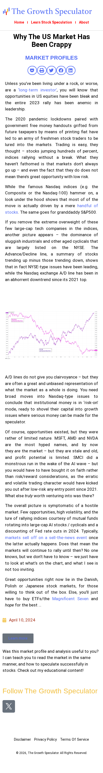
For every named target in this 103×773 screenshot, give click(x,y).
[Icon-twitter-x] (8, 706)
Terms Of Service (74, 739)
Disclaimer (22, 739)
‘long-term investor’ (37, 89)
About (84, 22)
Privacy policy (45, 739)
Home (19, 22)
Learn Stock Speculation (51, 22)
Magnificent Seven (70, 598)
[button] (32, 70)
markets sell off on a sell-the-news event (46, 537)
